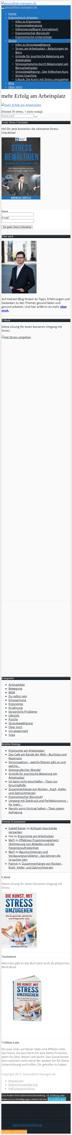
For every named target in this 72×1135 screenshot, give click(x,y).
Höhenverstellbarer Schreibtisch (36, 29)
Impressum (15, 1081)
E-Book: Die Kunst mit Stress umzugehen (42, 79)
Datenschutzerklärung (23, 1085)
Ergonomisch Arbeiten (23, 18)
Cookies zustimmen (14, 1132)
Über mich (15, 87)
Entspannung (17, 700)
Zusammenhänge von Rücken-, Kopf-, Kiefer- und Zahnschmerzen (36, 865)
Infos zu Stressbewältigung (33, 45)
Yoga (12, 735)
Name (5, 211)
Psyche (13, 719)
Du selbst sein (18, 696)
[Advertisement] (36, 637)
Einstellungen (57, 1099)
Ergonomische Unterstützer (33, 37)
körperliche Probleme (23, 712)
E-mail (5, 217)
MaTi (12, 840)
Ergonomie (16, 704)
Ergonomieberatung (28, 25)
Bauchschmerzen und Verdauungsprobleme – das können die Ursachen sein (34, 856)
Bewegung (15, 688)
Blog (11, 83)
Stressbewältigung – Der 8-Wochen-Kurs (41, 72)
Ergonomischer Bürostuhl (32, 33)
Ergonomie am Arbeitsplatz (36, 836)
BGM (12, 692)
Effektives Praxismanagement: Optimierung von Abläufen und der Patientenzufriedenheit (34, 844)
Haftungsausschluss (21, 1088)
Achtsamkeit (17, 685)
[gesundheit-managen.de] (18, 3)
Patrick (13, 864)
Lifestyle (14, 715)
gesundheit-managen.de (21, 7)
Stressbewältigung (21, 723)
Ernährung (16, 708)
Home (12, 14)
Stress (12, 41)
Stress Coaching (26, 75)
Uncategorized (18, 731)
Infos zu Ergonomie (28, 21)
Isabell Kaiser (17, 828)
